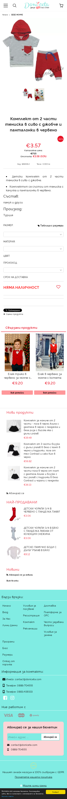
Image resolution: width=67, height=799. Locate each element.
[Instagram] (13, 698)
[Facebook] (5, 698)
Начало (5, 15)
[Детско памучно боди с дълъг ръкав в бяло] (14, 552)
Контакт (28, 621)
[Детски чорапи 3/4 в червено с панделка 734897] (14, 514)
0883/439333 (25, 691)
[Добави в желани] (58, 287)
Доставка (50, 605)
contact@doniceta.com (28, 679)
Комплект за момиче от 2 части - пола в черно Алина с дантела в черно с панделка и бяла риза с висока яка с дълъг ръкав (42, 427)
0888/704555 (25, 685)
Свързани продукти (21, 327)
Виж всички (13, 580)
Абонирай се (16, 493)
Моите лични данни (35, 785)
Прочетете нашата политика (33, 776)
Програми (8, 641)
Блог (5, 647)
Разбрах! (55, 792)
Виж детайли (17, 392)
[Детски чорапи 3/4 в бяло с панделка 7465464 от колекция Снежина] (14, 533)
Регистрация (31, 615)
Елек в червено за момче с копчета (50, 375)
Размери (7, 654)
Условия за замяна (50, 633)
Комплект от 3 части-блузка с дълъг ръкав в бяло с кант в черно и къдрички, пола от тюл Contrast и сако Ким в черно (42, 450)
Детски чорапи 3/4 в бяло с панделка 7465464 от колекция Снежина (41, 530)
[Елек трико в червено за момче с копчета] (17, 370)
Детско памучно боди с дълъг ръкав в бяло (40, 548)
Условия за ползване (29, 607)
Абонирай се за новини (21, 574)
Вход (5, 612)
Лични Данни (9, 625)
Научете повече (8, 796)
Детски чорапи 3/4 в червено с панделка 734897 (42, 510)
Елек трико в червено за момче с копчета (17, 376)
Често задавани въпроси (54, 623)
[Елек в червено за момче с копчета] (50, 370)
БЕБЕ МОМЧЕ (17, 15)
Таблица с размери (52, 225)
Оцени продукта (14, 314)
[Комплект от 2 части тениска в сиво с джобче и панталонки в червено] (27, 94)
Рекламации (30, 628)
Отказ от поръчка (8, 662)
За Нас (6, 618)
